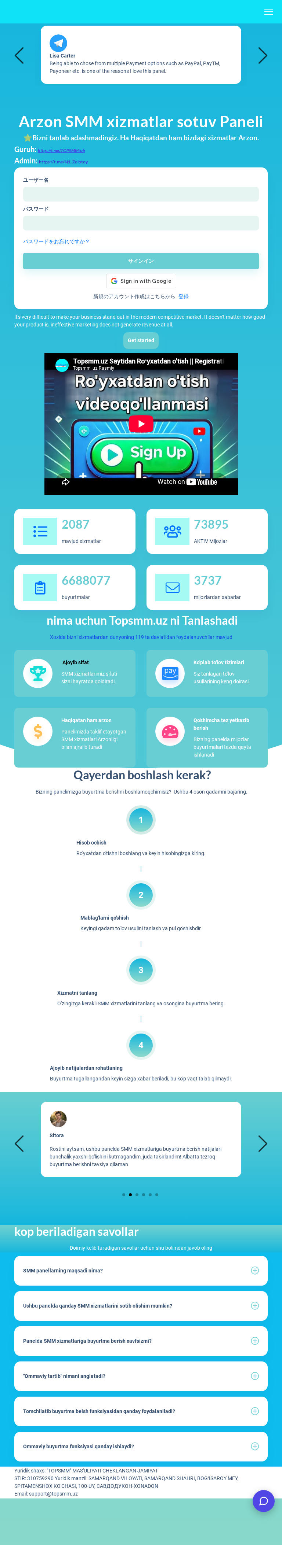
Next (262, 55)
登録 (183, 296)
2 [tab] (130, 1194)
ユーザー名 (36, 180)
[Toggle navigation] (268, 12)
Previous (20, 55)
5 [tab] (150, 1194)
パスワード (36, 209)
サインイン (141, 261)
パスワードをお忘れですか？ (56, 241)
